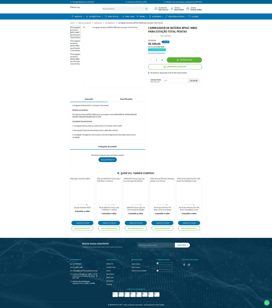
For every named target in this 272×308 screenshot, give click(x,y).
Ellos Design (160, 305)
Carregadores (110, 23)
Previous (83, 57)
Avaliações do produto (107, 146)
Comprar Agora (186, 60)
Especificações (126, 99)
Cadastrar (181, 245)
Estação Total (95, 16)
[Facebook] (184, 265)
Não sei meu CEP (154, 82)
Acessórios (156, 16)
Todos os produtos (84, 23)
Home (72, 23)
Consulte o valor (82, 223)
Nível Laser (129, 16)
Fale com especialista (82, 228)
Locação (195, 16)
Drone (142, 16)
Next (145, 57)
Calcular (193, 81)
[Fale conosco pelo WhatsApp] (267, 303)
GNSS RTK (78, 16)
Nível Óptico (113, 16)
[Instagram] (189, 265)
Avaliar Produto (108, 160)
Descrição (89, 99)
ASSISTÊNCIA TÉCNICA (176, 16)
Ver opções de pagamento (156, 53)
